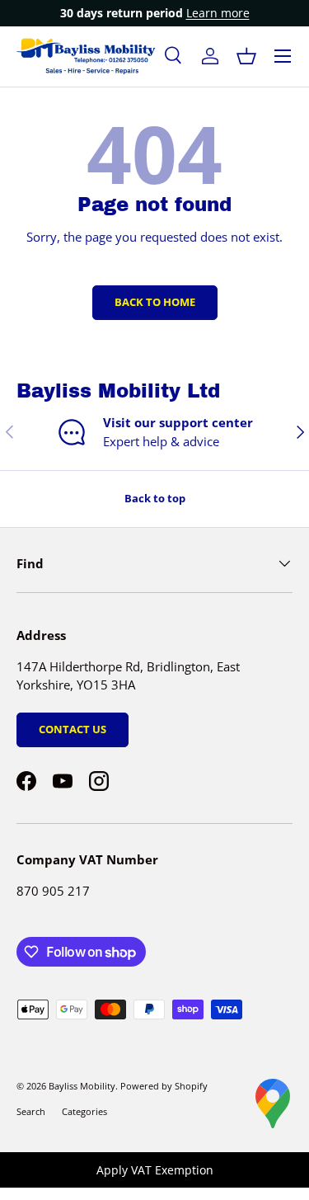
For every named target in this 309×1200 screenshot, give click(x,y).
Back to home (155, 301)
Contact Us (72, 729)
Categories (84, 1111)
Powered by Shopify (164, 1086)
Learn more (218, 13)
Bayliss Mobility (82, 1086)
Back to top (154, 498)
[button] (246, 56)
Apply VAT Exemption (154, 1170)
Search (30, 1111)
